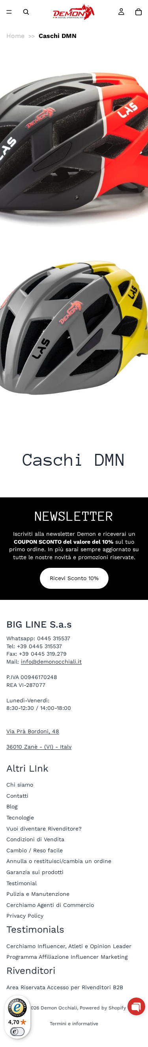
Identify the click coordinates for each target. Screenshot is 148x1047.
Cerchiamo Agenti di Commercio (50, 905)
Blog (11, 807)
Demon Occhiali (59, 1008)
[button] (136, 1006)
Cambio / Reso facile (34, 850)
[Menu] (9, 12)
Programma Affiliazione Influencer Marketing (66, 957)
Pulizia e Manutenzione (37, 894)
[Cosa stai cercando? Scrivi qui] (26, 12)
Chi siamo (19, 785)
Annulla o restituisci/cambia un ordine (58, 861)
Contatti (17, 796)
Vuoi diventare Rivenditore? (44, 828)
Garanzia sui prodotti (35, 872)
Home (15, 36)
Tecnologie (20, 817)
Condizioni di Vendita (35, 839)
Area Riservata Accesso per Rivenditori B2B (64, 987)
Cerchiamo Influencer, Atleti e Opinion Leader (68, 946)
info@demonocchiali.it (51, 661)
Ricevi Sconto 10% (74, 578)
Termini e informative (74, 1023)
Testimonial (21, 883)
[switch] (17, 1031)
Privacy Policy (24, 916)
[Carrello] (138, 12)
